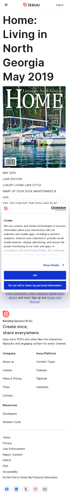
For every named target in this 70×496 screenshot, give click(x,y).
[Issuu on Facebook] (7, 489)
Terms (6, 437)
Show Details (51, 265)
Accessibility (10, 471)
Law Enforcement (14, 448)
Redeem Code (12, 422)
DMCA (7, 460)
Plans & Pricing (12, 378)
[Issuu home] (31, 5)
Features (41, 370)
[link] (59, 4)
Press (6, 387)
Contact (8, 395)
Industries (42, 387)
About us (8, 361)
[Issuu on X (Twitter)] (26, 489)
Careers (7, 370)
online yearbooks (16, 293)
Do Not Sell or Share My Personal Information (30, 477)
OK (35, 275)
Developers (10, 413)
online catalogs (38, 293)
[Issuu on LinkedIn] (16, 489)
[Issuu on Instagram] (35, 489)
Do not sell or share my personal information (35, 285)
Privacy (7, 443)
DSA (5, 466)
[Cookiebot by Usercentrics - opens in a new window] (51, 208)
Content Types (45, 361)
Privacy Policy (38, 250)
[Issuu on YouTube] (45, 489)
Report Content (12, 454)
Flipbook (41, 378)
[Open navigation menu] (6, 4)
